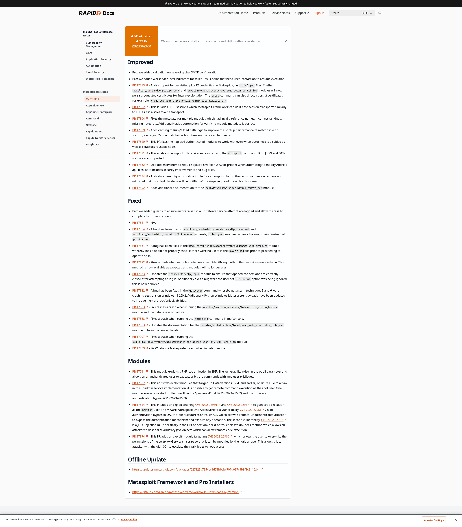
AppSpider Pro (95, 105)
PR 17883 (138, 307)
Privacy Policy (129, 519)
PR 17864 (138, 229)
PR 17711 (138, 371)
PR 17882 (138, 290)
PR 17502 (138, 107)
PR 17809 (138, 130)
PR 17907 (138, 337)
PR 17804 (138, 119)
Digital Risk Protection (100, 78)
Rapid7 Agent (94, 131)
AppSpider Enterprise (99, 112)
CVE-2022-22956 (206, 405)
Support (300, 13)
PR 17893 (138, 325)
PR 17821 (138, 153)
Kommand (92, 118)
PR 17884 (138, 176)
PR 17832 (138, 383)
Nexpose (91, 125)
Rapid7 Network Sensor (100, 138)
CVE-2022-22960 (218, 436)
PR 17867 (138, 246)
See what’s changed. (285, 3)
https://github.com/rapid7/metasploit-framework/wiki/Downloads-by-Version (185, 492)
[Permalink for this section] (156, 62)
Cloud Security (95, 72)
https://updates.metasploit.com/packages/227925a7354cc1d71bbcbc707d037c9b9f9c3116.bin (196, 469)
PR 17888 (138, 319)
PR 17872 (138, 262)
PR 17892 (138, 188)
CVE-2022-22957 (238, 405)
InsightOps (93, 144)
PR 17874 (138, 436)
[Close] (456, 520)
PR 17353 (138, 85)
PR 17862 (138, 165)
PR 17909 (138, 348)
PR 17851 (138, 223)
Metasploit (92, 99)
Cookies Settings (434, 520)
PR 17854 (138, 405)
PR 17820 (138, 142)
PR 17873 (138, 274)
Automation (93, 65)
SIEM (89, 52)
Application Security (98, 59)
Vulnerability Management (94, 44)
